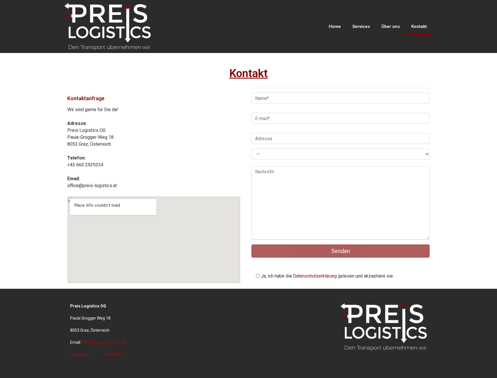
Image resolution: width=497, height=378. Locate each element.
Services (361, 26)
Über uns (390, 26)
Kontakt (419, 26)
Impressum (80, 354)
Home (335, 26)
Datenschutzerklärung (315, 276)
